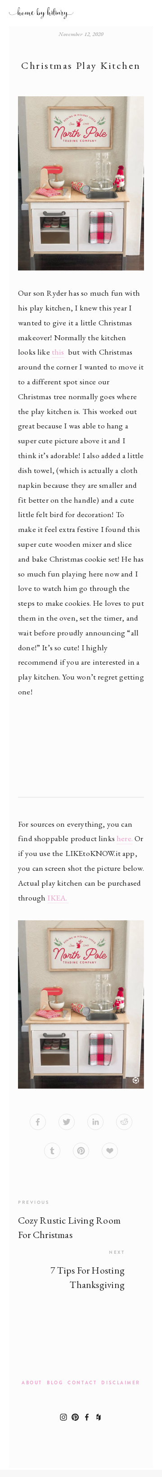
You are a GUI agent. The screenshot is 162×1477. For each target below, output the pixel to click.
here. (125, 838)
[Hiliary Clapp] (75, 1417)
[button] (34, 730)
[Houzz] (98, 1417)
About (32, 1382)
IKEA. (58, 897)
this (58, 352)
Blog (55, 1382)
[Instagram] (63, 1417)
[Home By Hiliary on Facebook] (86, 1417)
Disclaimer (120, 1382)
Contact (82, 1382)
